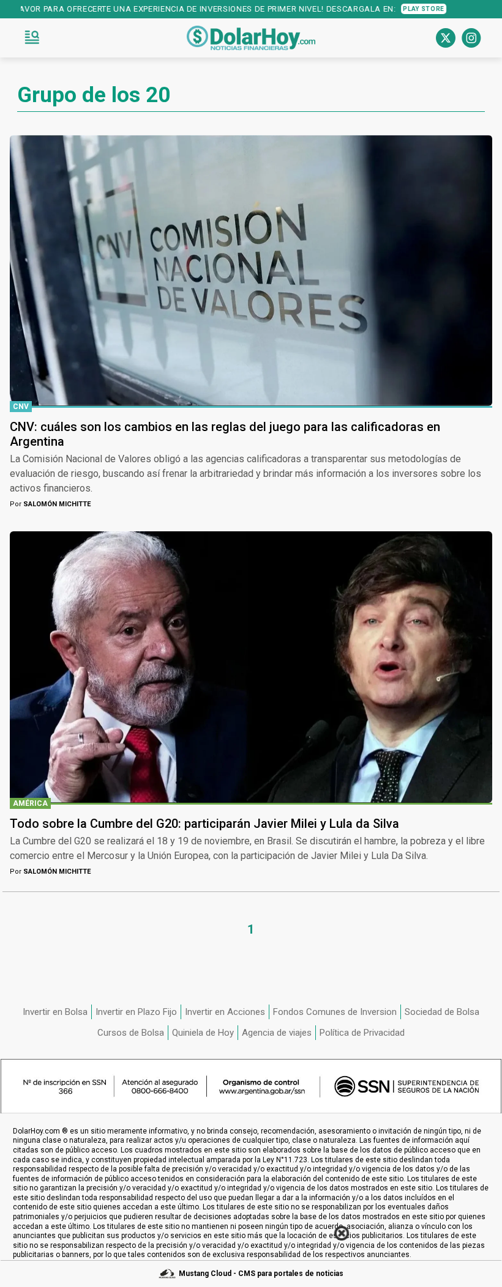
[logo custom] (251, 38)
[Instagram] (471, 38)
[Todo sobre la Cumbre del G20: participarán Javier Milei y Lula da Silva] (251, 666)
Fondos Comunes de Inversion (335, 1011)
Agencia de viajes (277, 1032)
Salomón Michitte (50, 504)
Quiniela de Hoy (203, 1032)
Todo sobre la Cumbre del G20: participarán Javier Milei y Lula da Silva (204, 823)
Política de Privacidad (362, 1032)
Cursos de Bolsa (130, 1032)
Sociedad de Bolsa (442, 1011)
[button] (32, 37)
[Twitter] (445, 38)
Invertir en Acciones (225, 1011)
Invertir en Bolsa (55, 1011)
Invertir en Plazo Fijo (136, 1011)
